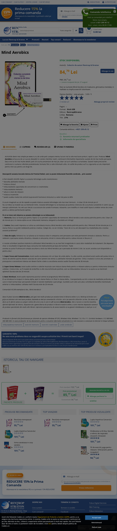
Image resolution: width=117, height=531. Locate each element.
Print (94, 124)
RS (9, 45)
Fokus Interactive (96, 511)
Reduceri (67, 39)
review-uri (64, 102)
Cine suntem (37, 508)
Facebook (64, 512)
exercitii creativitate (49, 325)
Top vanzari (56, 39)
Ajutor (85, 124)
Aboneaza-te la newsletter (84, 39)
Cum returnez (44, 2)
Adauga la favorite (69, 124)
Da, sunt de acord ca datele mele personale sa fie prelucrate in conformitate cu (87, 482)
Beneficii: (63, 134)
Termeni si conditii (68, 508)
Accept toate (96, 517)
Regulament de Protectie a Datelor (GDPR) (53, 517)
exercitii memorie (32, 325)
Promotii (35, 39)
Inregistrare (93, 2)
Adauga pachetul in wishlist (97, 397)
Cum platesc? (19, 2)
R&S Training (94, 507)
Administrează (96, 522)
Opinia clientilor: (66, 94)
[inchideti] (113, 12)
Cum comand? (6, 2)
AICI (49, 524)
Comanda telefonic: (67, 129)
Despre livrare (31, 2)
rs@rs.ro (5, 345)
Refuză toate (96, 527)
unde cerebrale (66, 325)
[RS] (15, 31)
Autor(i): (63, 65)
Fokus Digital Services (97, 503)
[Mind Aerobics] (27, 109)
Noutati (45, 39)
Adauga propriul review (104, 102)
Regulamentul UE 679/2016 (72, 483)
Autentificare (109, 2)
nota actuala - (79, 94)
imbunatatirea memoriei (12, 325)
